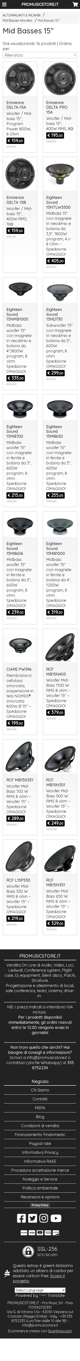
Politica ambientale (40, 1188)
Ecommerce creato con (40, 1331)
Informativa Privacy (40, 1152)
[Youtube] (56, 1220)
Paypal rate (40, 1143)
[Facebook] (21, 1220)
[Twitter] (32, 1220)
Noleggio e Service (40, 1179)
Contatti (40, 1098)
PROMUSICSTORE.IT (40, 4)
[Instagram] (43, 1220)
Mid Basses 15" (49, 20)
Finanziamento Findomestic (40, 1134)
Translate (56, 1295)
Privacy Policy (40, 1205)
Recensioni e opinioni (40, 1197)
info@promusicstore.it (47, 1057)
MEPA (40, 1107)
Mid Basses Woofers (17, 20)
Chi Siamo (40, 1090)
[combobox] (40, 55)
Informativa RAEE (40, 1161)
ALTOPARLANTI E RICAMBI (21, 15)
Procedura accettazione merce (40, 1170)
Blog (40, 1116)
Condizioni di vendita (40, 1125)
